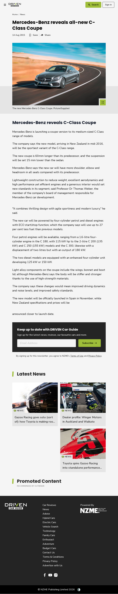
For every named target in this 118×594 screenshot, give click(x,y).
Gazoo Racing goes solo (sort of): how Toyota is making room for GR (35, 421)
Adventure (48, 544)
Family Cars (49, 535)
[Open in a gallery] (103, 102)
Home (15, 14)
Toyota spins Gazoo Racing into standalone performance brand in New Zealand (81, 468)
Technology (49, 531)
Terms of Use (76, 355)
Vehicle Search (50, 526)
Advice (46, 513)
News (22, 14)
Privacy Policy (94, 355)
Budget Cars (49, 548)
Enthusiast (48, 539)
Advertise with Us (52, 565)
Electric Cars (49, 522)
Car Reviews (49, 505)
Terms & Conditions (53, 557)
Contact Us (49, 552)
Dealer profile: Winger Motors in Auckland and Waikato (83, 404)
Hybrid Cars (49, 518)
